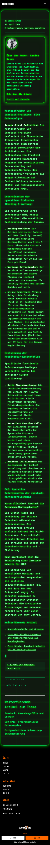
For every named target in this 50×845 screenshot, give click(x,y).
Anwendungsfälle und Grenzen (26, 629)
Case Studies (6, 773)
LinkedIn (17, 813)
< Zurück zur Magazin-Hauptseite (21, 666)
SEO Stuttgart (7, 786)
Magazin (5, 770)
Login (25, 833)
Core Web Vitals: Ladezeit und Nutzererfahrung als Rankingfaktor (24, 637)
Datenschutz (6, 793)
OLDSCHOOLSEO (7, 4)
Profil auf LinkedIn (18, 99)
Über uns (5, 763)
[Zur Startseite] (25, 827)
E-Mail (38, 838)
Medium (11, 813)
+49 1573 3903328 (7, 809)
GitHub (5, 813)
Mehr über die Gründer (19, 94)
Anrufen (14, 838)
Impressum (6, 789)
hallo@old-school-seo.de (10, 805)
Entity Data (6, 766)
